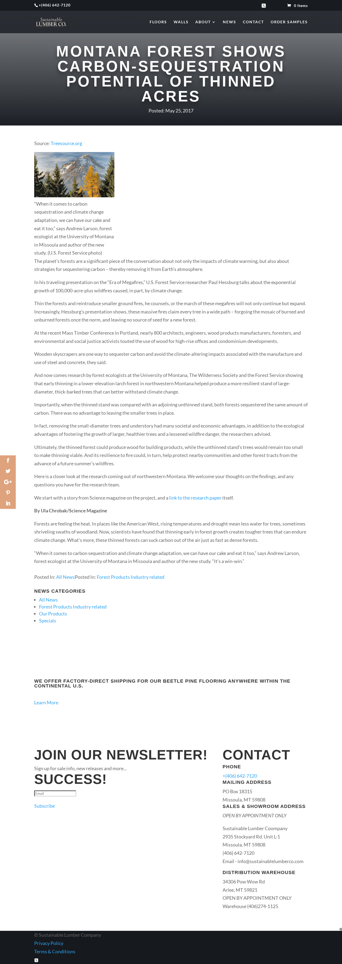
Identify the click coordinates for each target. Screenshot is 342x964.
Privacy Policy (48, 943)
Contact (253, 22)
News (229, 22)
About (203, 22)
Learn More (46, 702)
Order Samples (289, 22)
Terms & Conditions (54, 951)
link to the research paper (194, 498)
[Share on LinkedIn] (8, 503)
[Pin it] (8, 492)
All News (65, 577)
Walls (181, 22)
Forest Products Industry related (130, 577)
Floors (158, 22)
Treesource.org (66, 143)
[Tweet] (8, 471)
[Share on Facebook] (8, 460)
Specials (47, 620)
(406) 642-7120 (56, 5)
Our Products (53, 614)
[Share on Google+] (8, 482)
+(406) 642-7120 (240, 776)
